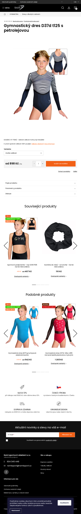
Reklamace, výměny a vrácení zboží (16, 493)
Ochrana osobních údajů (28, 2)
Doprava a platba (46, 462)
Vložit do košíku (61, 164)
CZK (75, 2)
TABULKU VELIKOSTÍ (37, 144)
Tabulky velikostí (46, 466)
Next (75, 246)
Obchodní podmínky (9, 2)
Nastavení (16, 510)
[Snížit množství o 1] (34, 163)
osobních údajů (51, 440)
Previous (6, 246)
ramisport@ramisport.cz (19, 465)
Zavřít (15, 171)
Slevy (42, 473)
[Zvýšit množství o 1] (42, 163)
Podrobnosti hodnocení (31, 21)
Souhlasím (64, 503)
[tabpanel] (22, 247)
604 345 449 (13, 461)
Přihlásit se (67, 435)
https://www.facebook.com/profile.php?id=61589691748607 (6, 472)
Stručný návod (45, 469)
